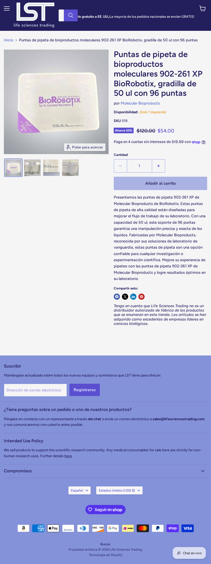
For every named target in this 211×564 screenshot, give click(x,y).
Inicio (8, 40)
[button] (13, 167)
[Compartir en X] (125, 297)
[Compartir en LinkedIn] (133, 297)
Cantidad (121, 155)
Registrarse (85, 390)
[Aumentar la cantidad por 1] (158, 166)
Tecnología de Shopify (105, 555)
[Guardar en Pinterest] (141, 297)
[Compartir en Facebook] (117, 297)
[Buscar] (71, 15)
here (68, 456)
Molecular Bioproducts (140, 103)
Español (77, 490)
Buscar (105, 544)
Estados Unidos (117, 490)
